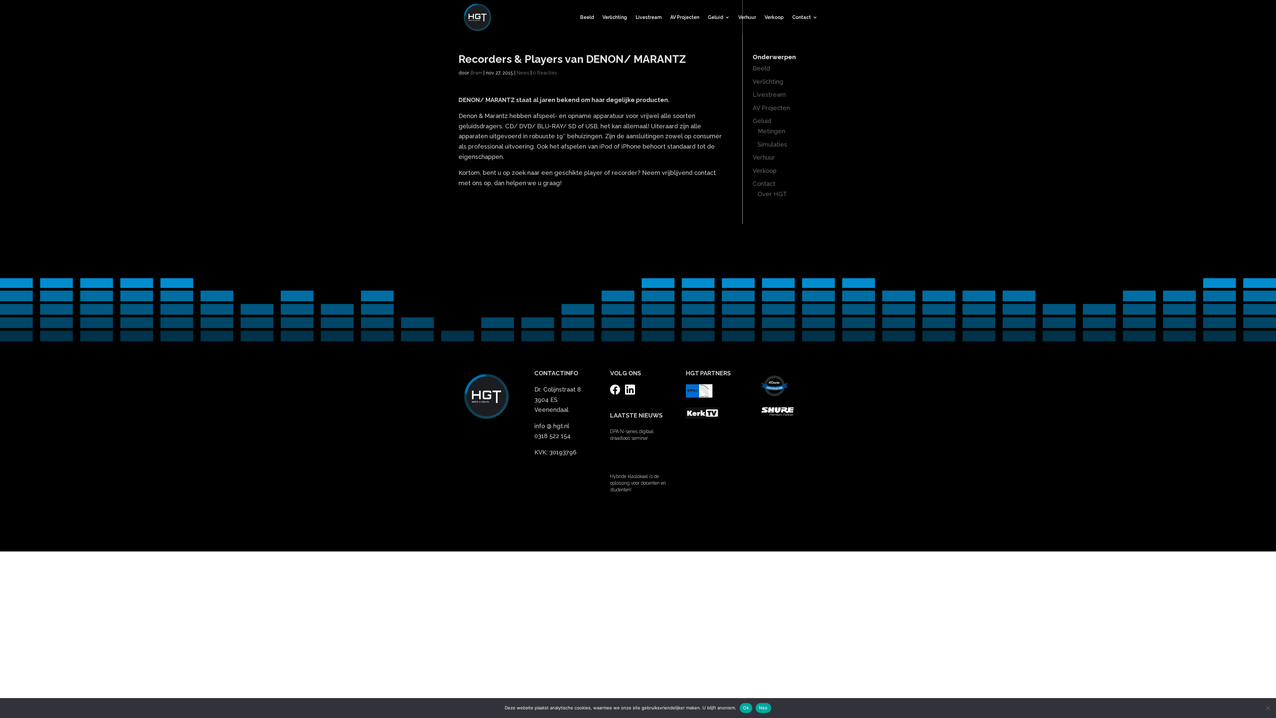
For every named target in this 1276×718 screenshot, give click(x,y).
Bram (476, 72)
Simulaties (772, 144)
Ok (746, 707)
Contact (801, 17)
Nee (763, 707)
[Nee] (1267, 708)
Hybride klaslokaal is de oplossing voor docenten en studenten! (638, 483)
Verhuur (747, 17)
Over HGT (772, 193)
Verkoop (774, 17)
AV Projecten (684, 17)
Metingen (771, 131)
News (523, 72)
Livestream (649, 17)
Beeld (587, 17)
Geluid (715, 17)
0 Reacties (545, 72)
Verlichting (614, 17)
